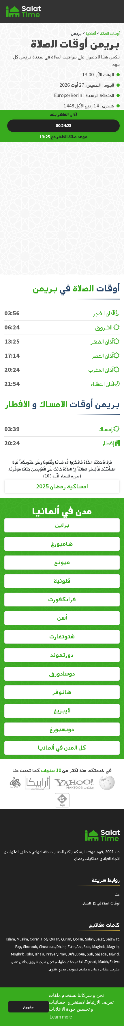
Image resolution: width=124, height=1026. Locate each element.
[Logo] (102, 835)
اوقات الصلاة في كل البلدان (101, 903)
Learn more (61, 1016)
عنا (117, 894)
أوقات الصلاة (110, 33)
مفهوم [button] (28, 1006)
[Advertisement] (62, 204)
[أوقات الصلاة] (23, 11)
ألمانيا (91, 33)
